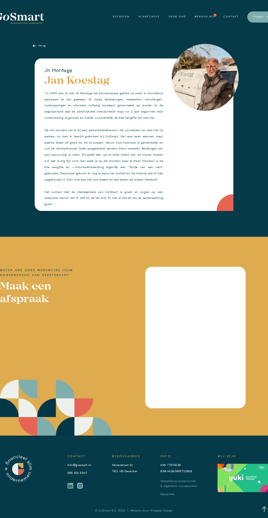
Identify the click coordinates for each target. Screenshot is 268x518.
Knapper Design (161, 510)
